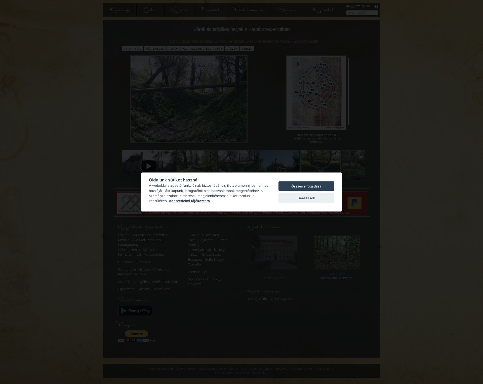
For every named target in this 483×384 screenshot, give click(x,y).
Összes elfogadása (306, 186)
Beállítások (306, 198)
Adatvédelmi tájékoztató (189, 201)
